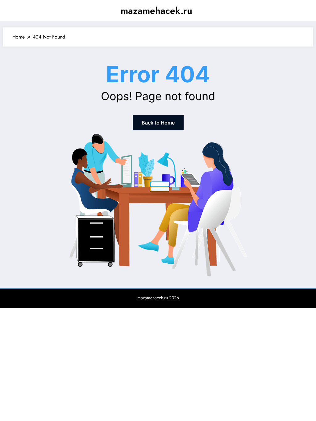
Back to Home (158, 123)
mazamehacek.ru (156, 10)
